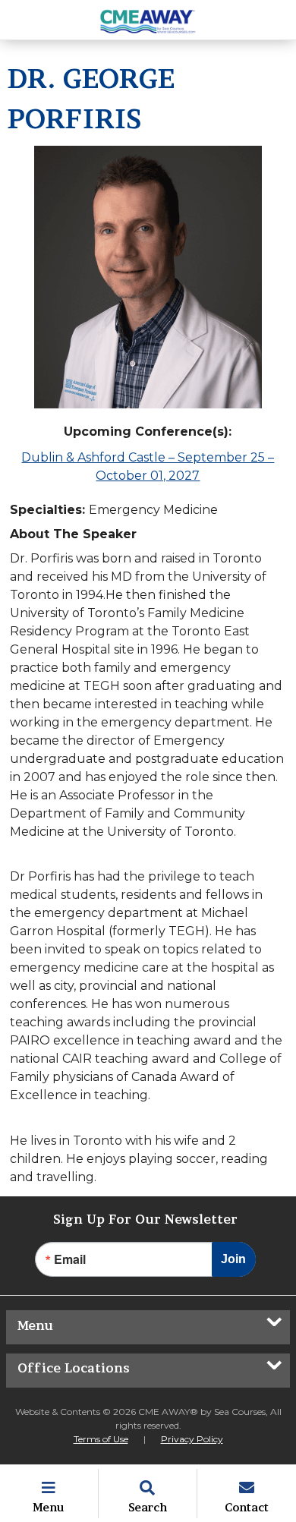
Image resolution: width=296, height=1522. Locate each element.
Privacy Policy (192, 1439)
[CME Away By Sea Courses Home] (148, 20)
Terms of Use (101, 1439)
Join (233, 1259)
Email (70, 1259)
